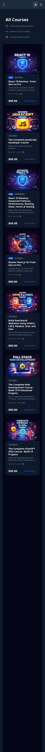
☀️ (35, 4)
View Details (29, 101)
